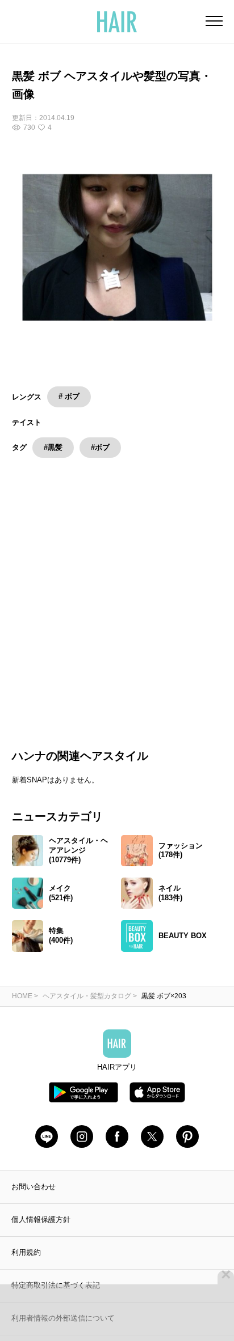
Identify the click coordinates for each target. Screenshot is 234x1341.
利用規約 (26, 1265)
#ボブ (100, 447)
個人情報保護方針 (40, 1232)
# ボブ (69, 396)
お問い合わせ (33, 1199)
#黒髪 (53, 447)
